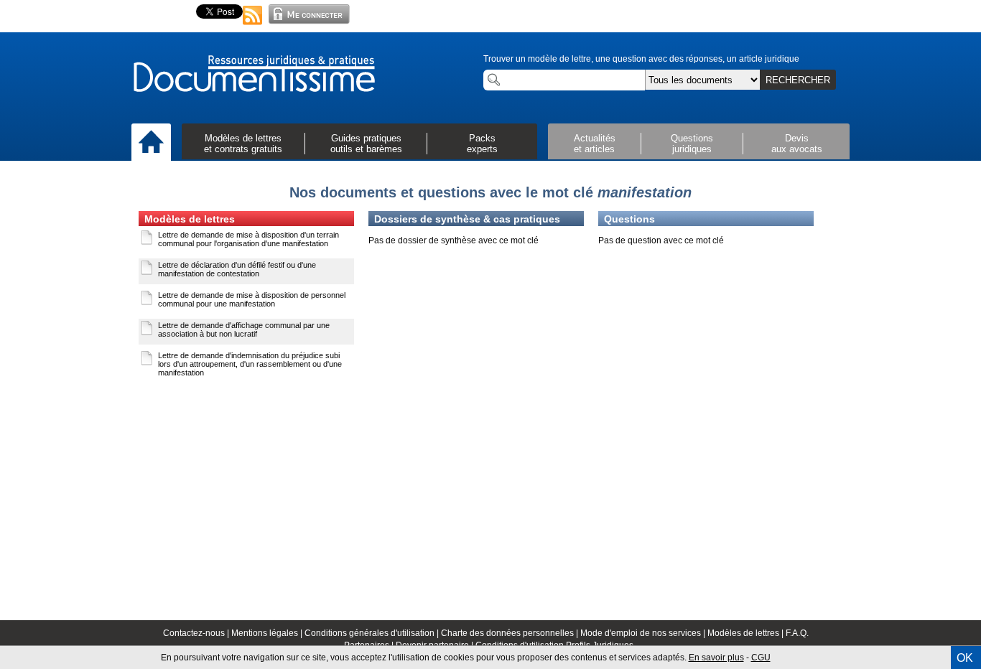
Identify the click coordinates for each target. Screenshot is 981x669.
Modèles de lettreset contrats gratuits (243, 143)
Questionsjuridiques (692, 143)
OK (965, 658)
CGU (761, 657)
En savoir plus (716, 657)
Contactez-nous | (197, 633)
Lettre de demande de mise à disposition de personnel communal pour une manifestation (251, 299)
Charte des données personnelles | (510, 633)
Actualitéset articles (594, 143)
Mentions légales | (267, 633)
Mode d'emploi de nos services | (643, 633)
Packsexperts (482, 143)
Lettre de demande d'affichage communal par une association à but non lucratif (244, 329)
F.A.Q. (797, 633)
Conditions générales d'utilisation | (372, 633)
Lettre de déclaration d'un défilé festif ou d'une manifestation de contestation (237, 269)
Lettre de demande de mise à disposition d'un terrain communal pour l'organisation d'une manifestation (248, 239)
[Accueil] (151, 142)
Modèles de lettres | (746, 633)
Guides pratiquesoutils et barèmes (366, 143)
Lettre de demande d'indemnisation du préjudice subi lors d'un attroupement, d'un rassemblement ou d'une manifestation (250, 364)
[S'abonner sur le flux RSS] (253, 25)
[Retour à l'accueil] (253, 74)
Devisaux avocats (796, 143)
